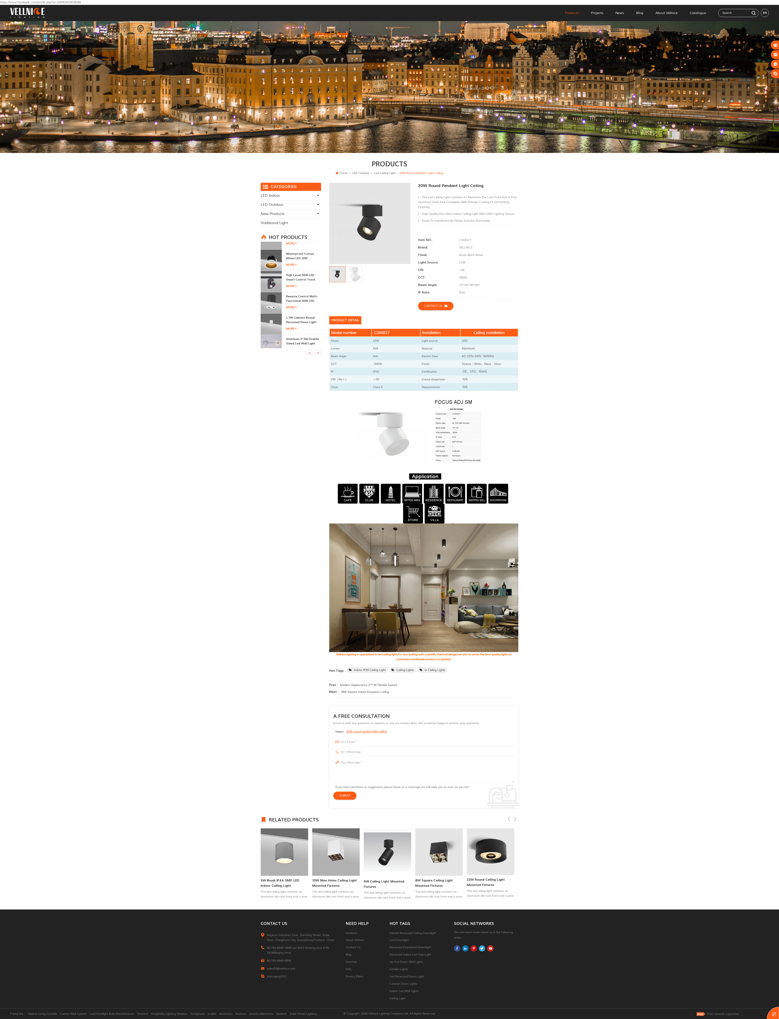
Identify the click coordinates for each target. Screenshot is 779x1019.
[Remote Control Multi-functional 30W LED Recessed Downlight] (271, 252)
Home (343, 173)
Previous (509, 819)
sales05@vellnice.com (281, 968)
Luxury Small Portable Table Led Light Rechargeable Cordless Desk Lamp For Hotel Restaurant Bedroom (302, 333)
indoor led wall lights (404, 991)
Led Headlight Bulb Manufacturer (112, 1014)
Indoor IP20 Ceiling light (370, 670)
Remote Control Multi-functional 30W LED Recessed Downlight (302, 248)
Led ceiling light (385, 173)
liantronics (225, 1014)
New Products (273, 214)
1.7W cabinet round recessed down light (301, 269)
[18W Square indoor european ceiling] (439, 852)
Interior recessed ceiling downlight (413, 933)
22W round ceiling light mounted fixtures (383, 882)
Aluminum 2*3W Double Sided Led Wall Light (302, 291)
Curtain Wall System (73, 1014)
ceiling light (398, 998)
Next (515, 819)
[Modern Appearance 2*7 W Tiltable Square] (490, 847)
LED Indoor (270, 195)
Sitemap (351, 962)
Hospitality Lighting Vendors (169, 1014)
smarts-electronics (261, 1014)
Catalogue (698, 13)
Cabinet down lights (403, 984)
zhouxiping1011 (277, 976)
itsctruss (240, 1014)
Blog (639, 13)
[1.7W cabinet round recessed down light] (271, 273)
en (765, 13)
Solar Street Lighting (303, 1014)
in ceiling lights (435, 670)
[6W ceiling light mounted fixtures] (284, 852)
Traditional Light (274, 223)
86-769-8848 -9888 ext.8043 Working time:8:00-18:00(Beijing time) (298, 950)
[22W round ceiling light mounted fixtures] (387, 851)
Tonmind (142, 1014)
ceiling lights (405, 670)
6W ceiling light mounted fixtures (281, 884)
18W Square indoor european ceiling (365, 692)
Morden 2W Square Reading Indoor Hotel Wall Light (301, 312)
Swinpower (197, 1014)
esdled (212, 1014)
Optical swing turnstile (42, 1014)
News (619, 13)
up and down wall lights (406, 962)
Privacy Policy (354, 976)
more (290, 257)
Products (572, 13)
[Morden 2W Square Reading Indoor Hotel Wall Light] (271, 316)
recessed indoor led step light (410, 954)
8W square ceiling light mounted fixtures (331, 883)
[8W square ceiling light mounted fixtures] (336, 852)
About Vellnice (666, 13)
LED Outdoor (360, 173)
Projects (597, 13)
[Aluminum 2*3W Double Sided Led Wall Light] (271, 294)
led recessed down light (407, 976)
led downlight (399, 940)
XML (349, 969)
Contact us (433, 306)
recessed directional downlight (410, 947)
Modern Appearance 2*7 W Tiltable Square (368, 685)
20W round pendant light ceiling (366, 731)
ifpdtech (281, 1014)
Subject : (361, 731)
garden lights (399, 969)
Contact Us (353, 947)
